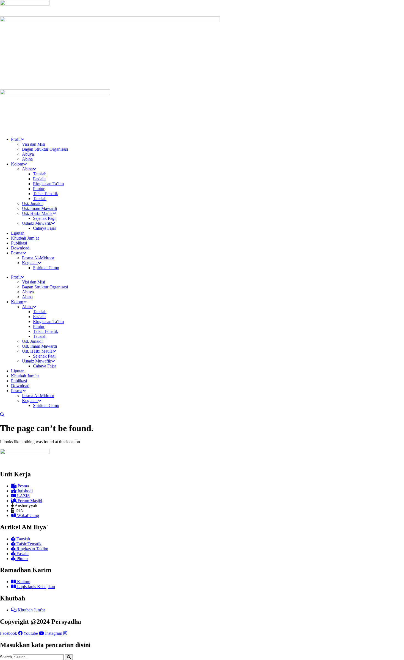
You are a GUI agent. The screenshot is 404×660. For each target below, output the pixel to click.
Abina (27, 159)
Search (6, 657)
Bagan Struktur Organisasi (45, 149)
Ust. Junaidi (32, 203)
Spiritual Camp (46, 267)
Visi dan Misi (33, 144)
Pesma (16, 253)
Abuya (28, 154)
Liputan (17, 233)
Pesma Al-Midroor (38, 257)
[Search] (69, 657)
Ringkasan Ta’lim (48, 183)
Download (20, 248)
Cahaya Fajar (44, 228)
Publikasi (19, 243)
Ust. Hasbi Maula (37, 213)
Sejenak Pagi (44, 218)
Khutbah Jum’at (25, 238)
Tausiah (39, 174)
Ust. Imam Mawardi (39, 208)
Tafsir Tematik (45, 193)
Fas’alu (39, 178)
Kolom (17, 164)
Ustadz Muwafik (36, 223)
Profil (16, 139)
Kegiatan (30, 262)
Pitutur (39, 188)
